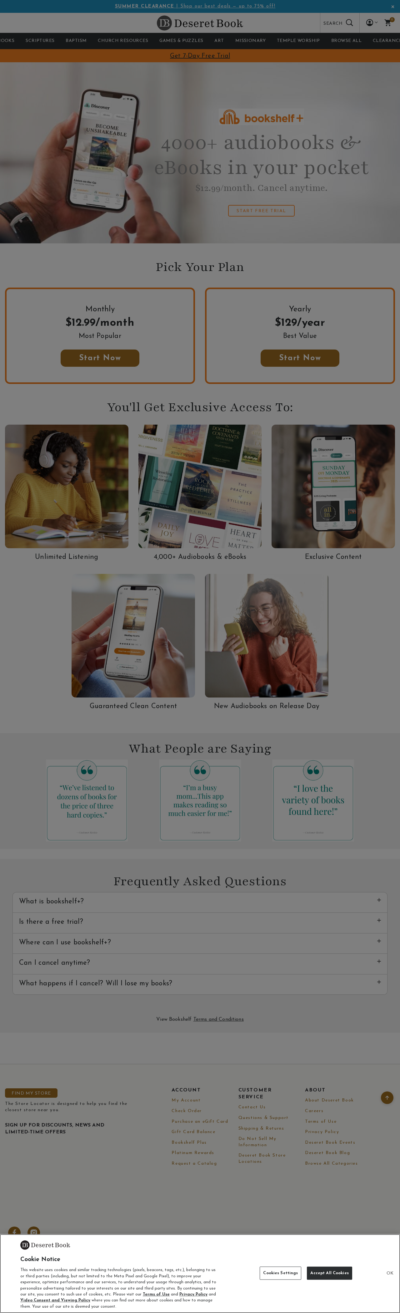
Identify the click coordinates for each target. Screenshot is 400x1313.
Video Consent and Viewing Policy (55, 1301)
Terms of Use (156, 1294)
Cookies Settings (280, 1273)
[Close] (390, 1273)
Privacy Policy (193, 1294)
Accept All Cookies (329, 1273)
